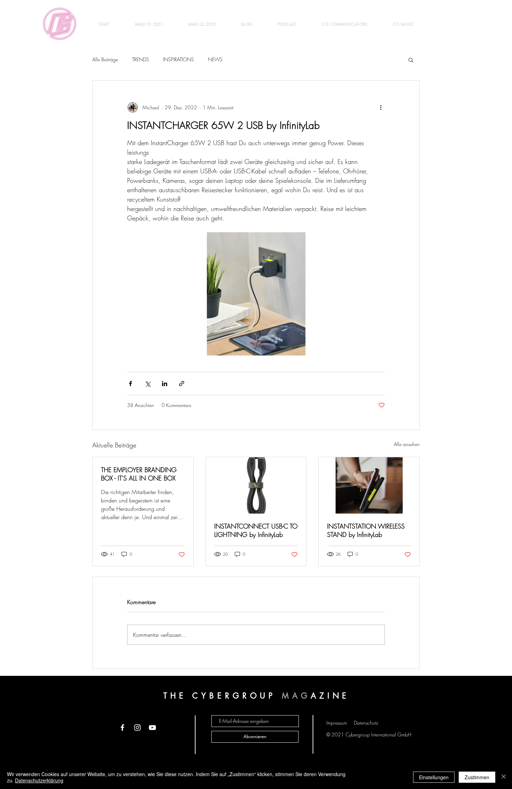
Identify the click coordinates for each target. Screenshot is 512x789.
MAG (296, 696)
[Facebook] (122, 727)
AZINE (330, 696)
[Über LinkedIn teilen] (164, 383)
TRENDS (140, 59)
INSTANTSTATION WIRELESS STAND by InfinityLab (366, 530)
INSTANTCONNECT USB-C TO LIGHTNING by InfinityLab (255, 530)
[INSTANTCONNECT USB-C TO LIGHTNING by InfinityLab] (256, 485)
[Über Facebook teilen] (130, 383)
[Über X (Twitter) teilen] (147, 383)
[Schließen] (503, 777)
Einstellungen (434, 777)
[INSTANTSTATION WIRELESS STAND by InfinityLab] (369, 485)
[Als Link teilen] (181, 383)
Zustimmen (477, 777)
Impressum (336, 722)
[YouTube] (152, 727)
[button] (411, 59)
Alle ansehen (407, 444)
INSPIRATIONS (178, 59)
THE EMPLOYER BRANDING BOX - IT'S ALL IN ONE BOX (139, 474)
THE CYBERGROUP (222, 696)
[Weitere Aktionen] (381, 107)
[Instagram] (137, 727)
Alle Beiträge (105, 59)
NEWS (215, 59)
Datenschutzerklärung (39, 780)
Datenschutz (366, 722)
